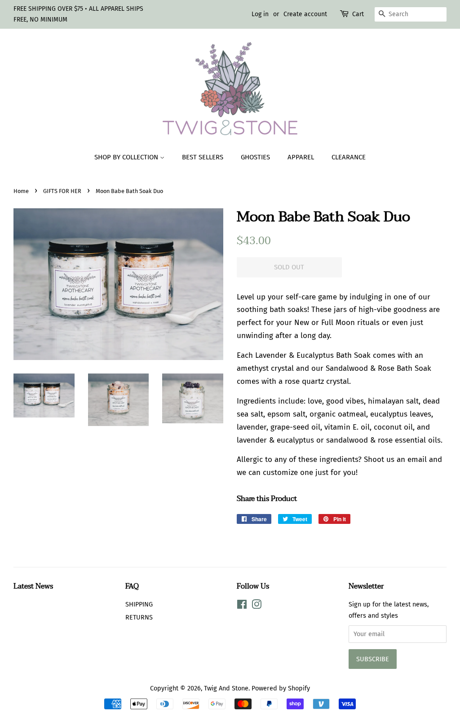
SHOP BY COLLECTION (127, 157)
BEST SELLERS (202, 157)
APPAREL (301, 157)
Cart (358, 14)
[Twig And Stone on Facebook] (242, 606)
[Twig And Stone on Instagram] (256, 606)
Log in (260, 14)
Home (21, 191)
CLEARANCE (349, 157)
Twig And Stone (226, 688)
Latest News (33, 586)
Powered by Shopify (281, 688)
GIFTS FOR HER (62, 191)
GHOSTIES (255, 157)
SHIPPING (139, 604)
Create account (305, 14)
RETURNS (139, 617)
